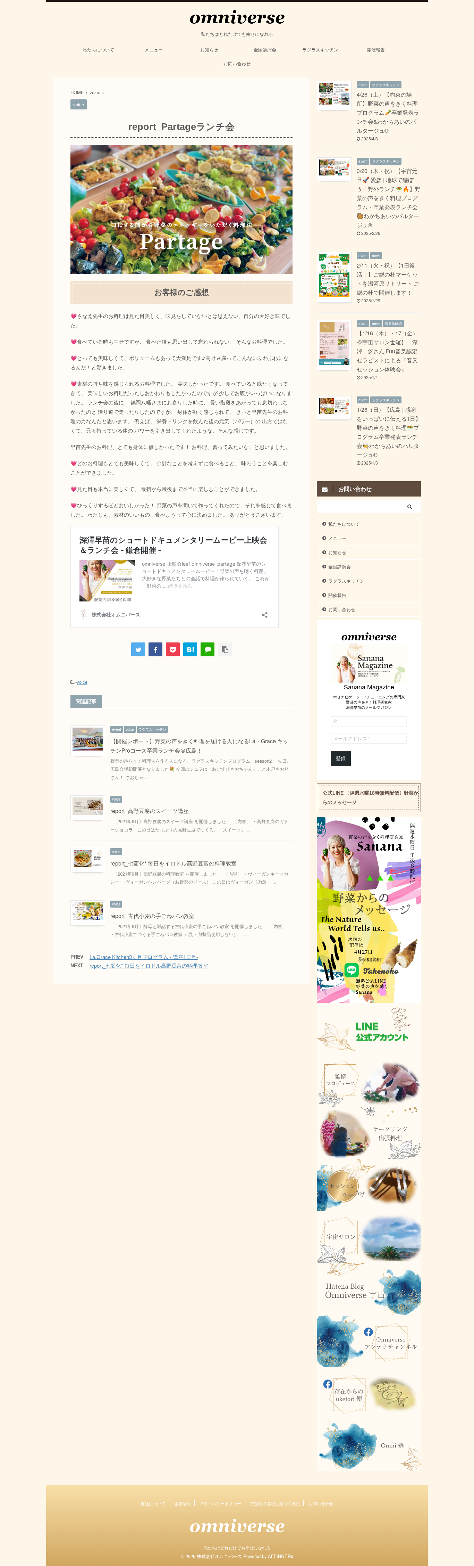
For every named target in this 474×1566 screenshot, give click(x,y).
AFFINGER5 (280, 1556)
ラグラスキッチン (320, 49)
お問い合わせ (237, 63)
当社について (153, 1503)
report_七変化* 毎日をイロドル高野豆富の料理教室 (173, 863)
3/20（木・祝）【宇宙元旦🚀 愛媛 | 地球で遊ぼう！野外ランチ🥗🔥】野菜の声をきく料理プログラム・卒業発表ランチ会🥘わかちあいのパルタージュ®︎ (389, 198)
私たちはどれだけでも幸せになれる (237, 1547)
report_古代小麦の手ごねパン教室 (152, 916)
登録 (341, 758)
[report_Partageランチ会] (190, 649)
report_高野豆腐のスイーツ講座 (149, 811)
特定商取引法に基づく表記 (275, 1503)
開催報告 (376, 49)
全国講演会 (265, 49)
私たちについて (98, 49)
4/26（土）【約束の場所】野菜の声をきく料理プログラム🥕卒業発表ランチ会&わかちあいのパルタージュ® (388, 112)
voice (82, 682)
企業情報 (182, 1503)
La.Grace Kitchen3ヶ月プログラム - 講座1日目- (144, 956)
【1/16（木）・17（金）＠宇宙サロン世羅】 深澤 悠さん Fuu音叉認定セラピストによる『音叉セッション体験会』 (387, 351)
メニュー (154, 49)
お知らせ (209, 49)
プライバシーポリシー (220, 1503)
